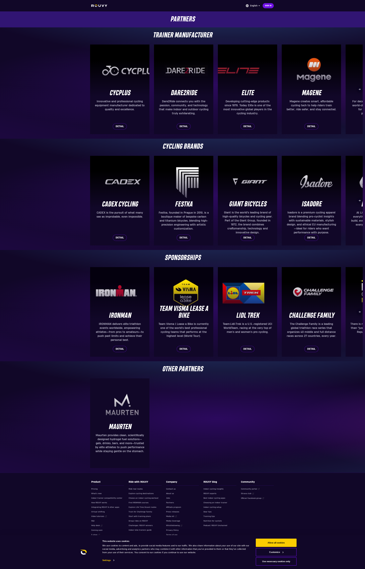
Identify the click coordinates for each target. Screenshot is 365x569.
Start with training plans (140, 516)
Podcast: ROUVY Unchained (215, 525)
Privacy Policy (172, 530)
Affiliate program (173, 507)
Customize (274, 552)
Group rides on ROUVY (138, 521)
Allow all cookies (276, 542)
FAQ (92, 521)
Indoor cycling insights (213, 489)
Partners (170, 503)
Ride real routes (136, 489)
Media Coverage (173, 521)
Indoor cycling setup (212, 507)
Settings (106, 560)
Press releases (172, 512)
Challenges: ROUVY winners (141, 525)
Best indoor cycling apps (214, 498)
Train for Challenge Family (140, 512)
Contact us (171, 489)
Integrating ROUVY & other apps (105, 507)
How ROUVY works (99, 503)
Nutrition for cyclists (212, 521)
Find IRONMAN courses (139, 503)
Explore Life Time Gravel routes (142, 507)
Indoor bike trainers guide (140, 530)
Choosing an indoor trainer (215, 503)
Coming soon (97, 530)
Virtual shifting (98, 512)
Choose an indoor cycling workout (143, 498)
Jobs (168, 498)
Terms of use (171, 535)
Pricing (94, 489)
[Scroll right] (359, 89)
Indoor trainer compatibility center (106, 498)
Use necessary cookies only (276, 561)
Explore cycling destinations (141, 494)
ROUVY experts (209, 494)
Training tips (209, 516)
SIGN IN (268, 6)
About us (170, 494)
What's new (96, 494)
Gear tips (207, 512)
